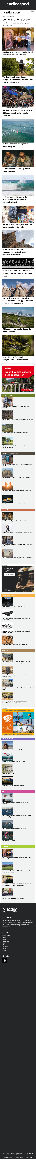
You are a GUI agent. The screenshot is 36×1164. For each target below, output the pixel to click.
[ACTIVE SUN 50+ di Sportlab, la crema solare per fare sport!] (18, 459)
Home (4, 16)
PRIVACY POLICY (19, 1157)
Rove (4, 940)
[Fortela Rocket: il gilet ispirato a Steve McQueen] (18, 516)
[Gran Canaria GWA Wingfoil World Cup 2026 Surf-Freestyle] (18, 797)
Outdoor (6, 936)
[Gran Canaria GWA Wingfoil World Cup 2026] (18, 824)
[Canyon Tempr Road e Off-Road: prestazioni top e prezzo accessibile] (18, 626)
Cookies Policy (8, 1157)
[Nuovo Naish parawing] (18, 835)
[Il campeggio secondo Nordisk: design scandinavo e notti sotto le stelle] (18, 428)
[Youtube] (4, 960)
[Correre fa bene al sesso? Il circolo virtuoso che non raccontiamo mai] (18, 486)
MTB (3, 944)
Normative (29, 1157)
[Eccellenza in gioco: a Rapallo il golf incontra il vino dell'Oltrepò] (18, 853)
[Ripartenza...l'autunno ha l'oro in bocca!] (18, 499)
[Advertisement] (18, 987)
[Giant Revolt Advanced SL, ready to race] (18, 601)
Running (5, 938)
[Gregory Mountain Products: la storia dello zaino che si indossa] (18, 414)
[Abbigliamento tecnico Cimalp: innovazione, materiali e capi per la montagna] (18, 441)
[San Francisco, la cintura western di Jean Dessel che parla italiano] (18, 540)
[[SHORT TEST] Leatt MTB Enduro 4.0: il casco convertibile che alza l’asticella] (18, 696)
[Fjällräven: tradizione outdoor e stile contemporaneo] (18, 528)
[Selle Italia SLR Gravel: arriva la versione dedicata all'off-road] (18, 613)
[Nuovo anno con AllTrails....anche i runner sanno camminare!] (18, 472)
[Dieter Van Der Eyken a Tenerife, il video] (18, 757)
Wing (4, 948)
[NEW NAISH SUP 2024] (18, 768)
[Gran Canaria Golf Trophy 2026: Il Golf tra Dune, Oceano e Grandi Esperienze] (18, 866)
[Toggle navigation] (32, 12)
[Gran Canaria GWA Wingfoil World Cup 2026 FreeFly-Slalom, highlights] (18, 811)
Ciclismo (5, 942)
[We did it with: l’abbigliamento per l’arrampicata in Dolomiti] (18, 401)
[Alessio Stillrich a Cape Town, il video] (18, 745)
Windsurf (6, 946)
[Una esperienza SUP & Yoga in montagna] (18, 780)
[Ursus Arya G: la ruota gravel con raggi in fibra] (18, 640)
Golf (4, 950)
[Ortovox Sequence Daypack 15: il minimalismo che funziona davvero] (18, 670)
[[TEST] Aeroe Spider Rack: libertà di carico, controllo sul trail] (18, 683)
